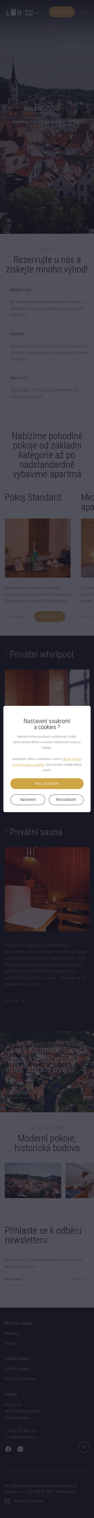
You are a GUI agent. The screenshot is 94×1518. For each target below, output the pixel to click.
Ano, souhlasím (47, 783)
